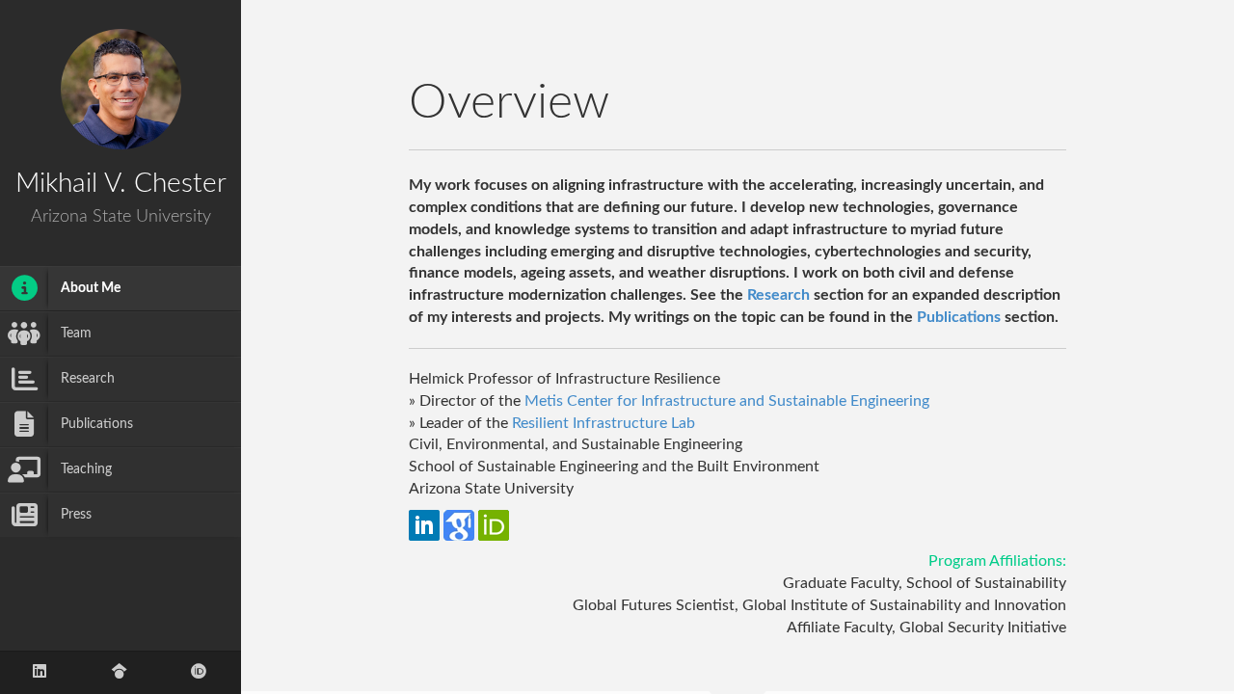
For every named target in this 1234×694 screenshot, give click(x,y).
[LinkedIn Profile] (39, 672)
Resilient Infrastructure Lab (603, 423)
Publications (959, 317)
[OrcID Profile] (198, 672)
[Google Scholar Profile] (119, 672)
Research (778, 295)
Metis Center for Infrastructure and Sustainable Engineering (726, 401)
